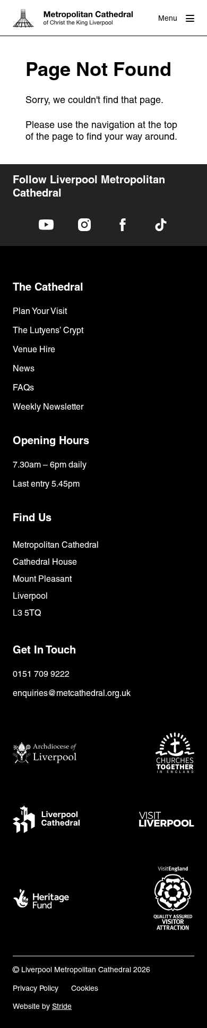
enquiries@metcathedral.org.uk (72, 693)
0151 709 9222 (41, 674)
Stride (62, 1006)
